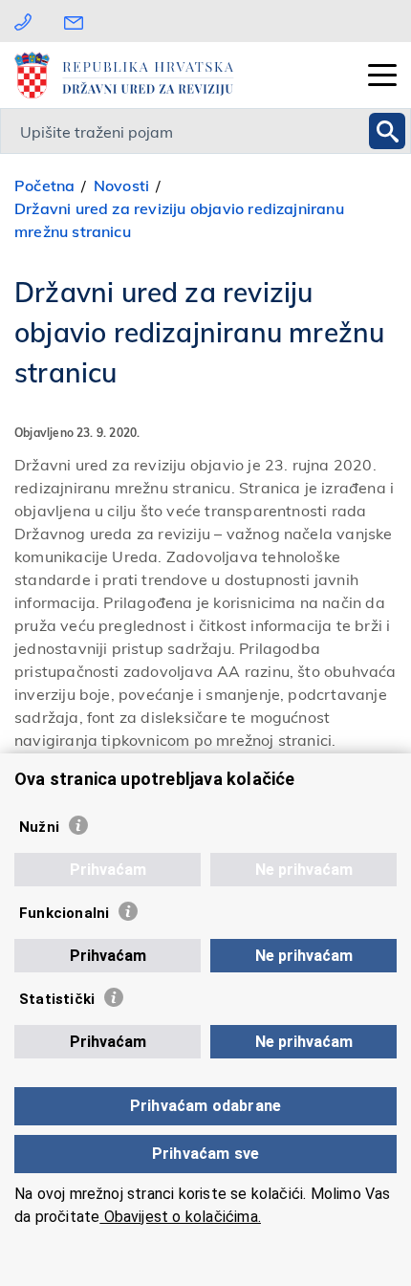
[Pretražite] (387, 131)
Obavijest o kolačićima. (180, 1217)
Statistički (57, 999)
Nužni (39, 827)
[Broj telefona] (23, 21)
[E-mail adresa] (78, 21)
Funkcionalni (64, 913)
